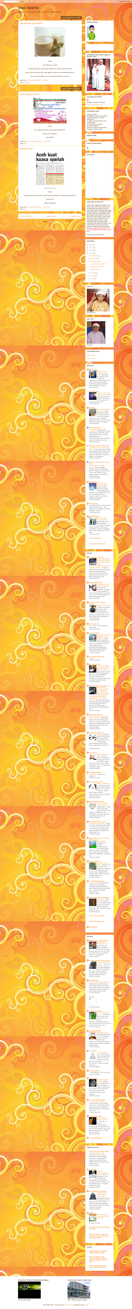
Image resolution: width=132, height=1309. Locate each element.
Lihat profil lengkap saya (95, 104)
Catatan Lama (75, 216)
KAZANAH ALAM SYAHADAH (99, 897)
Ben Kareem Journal (96, 557)
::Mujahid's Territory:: (96, 733)
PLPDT (91, 1213)
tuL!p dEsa (93, 1051)
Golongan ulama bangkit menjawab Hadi (102, 373)
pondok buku (93, 482)
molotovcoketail (68, 1305)
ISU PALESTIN (102, 841)
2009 (91, 253)
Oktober (94, 258)
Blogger (86, 1305)
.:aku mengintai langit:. (97, 1100)
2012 (91, 245)
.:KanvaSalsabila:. (95, 1031)
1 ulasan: (45, 80)
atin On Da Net (94, 624)
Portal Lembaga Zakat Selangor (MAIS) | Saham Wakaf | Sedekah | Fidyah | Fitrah (98, 1259)
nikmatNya (27, 82)
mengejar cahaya (95, 664)
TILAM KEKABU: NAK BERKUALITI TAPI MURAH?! (104, 636)
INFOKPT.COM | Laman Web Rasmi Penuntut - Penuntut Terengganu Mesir (98, 1236)
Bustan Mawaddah (95, 582)
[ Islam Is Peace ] (95, 861)
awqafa (91, 997)
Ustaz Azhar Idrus (95, 538)
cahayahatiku (93, 980)
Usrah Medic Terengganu (98, 1191)
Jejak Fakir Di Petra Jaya (97, 1153)
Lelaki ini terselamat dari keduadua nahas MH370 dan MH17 (103, 667)
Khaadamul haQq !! (96, 1116)
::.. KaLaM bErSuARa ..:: (97, 881)
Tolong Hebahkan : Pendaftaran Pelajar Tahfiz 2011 (103, 1216)
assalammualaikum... (96, 714)
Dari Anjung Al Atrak (96, 782)
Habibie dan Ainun (102, 1032)
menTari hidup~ (94, 1070)
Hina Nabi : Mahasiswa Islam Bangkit (102, 1173)
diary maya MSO (94, 427)
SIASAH (91, 408)
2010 (91, 250)
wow (90, 625)
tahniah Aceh (26, 148)
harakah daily (91, 355)
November (94, 256)
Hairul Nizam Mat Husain (97, 821)
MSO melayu (93, 369)
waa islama (28, 7)
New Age (100, 734)
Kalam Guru (100, 899)
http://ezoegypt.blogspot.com (99, 686)
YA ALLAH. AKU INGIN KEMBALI (99, 982)
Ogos (93, 273)
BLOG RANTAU (94, 516)
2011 (91, 248)
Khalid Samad (94, 391)
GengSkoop (93, 927)
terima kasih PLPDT (30, 94)
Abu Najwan (93, 503)
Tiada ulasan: (47, 141)
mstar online (91, 358)
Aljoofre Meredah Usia (97, 921)
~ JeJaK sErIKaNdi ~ (96, 1138)
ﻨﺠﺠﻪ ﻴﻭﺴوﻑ (93, 1078)
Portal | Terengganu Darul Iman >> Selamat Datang (98, 1266)
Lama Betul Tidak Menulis (97, 823)
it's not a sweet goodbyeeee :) (98, 1101)
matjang (91, 658)
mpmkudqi (92, 1169)
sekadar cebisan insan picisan (99, 960)
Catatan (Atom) (53, 221)
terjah (25, 143)
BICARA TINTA (94, 633)
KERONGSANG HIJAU (96, 802)
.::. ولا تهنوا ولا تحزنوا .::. (96, 1011)
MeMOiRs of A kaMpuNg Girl (99, 940)
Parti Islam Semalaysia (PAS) (99, 1151)
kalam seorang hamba (96, 916)
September (94, 261)
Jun (92, 278)
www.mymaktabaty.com (97, 544)
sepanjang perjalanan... (97, 656)
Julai (92, 276)
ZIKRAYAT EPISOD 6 (103, 605)
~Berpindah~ (93, 774)
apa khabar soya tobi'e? (31, 23)
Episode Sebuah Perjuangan (99, 446)
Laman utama (51, 216)
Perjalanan (92, 883)
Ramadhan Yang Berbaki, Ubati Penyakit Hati (102, 1194)
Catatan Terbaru (26, 216)
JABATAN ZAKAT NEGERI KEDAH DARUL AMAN (98, 1252)
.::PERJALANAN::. (95, 772)
